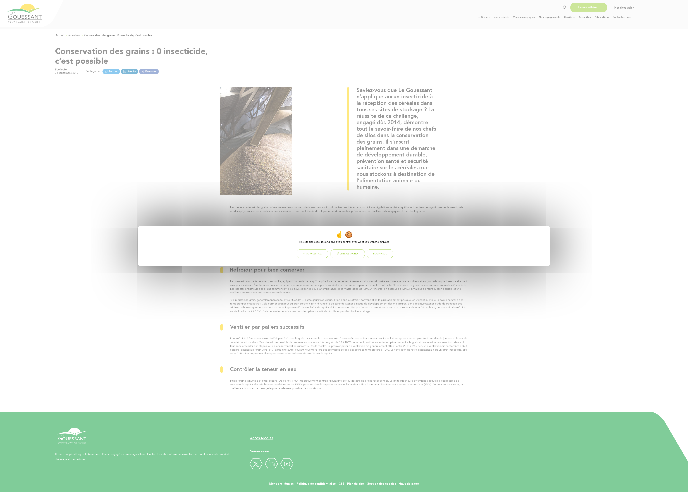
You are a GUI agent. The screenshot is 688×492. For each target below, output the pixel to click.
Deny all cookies (348, 254)
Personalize (380, 254)
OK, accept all (313, 254)
